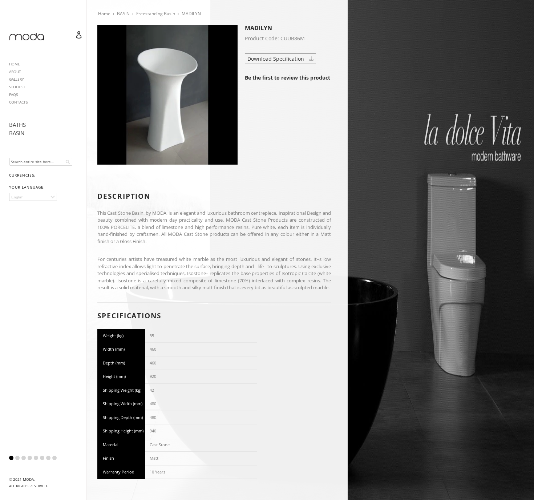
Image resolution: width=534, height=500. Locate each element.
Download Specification (276, 58)
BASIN (16, 133)
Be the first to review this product (287, 77)
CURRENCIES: (22, 175)
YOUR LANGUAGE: (27, 187)
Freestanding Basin (155, 14)
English (17, 197)
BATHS (17, 124)
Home (104, 14)
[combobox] (40, 162)
